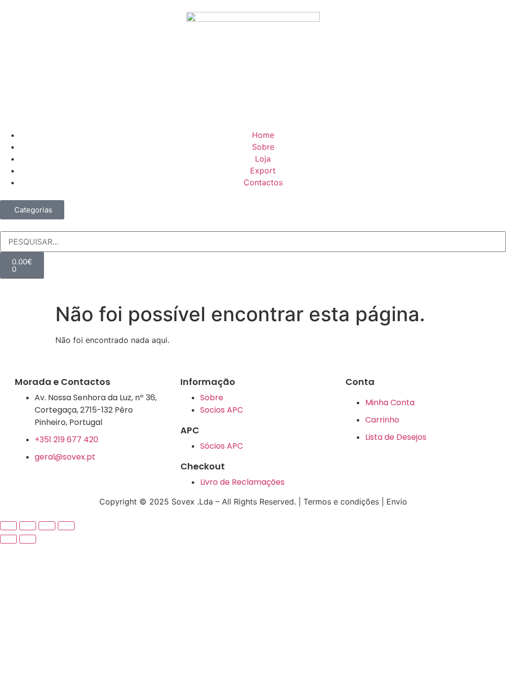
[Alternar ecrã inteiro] (27, 525)
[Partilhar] (47, 525)
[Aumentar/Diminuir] (8, 525)
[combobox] (253, 241)
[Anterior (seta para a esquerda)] (8, 539)
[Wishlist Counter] (253, 283)
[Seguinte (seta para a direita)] (27, 539)
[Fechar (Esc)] (66, 525)
